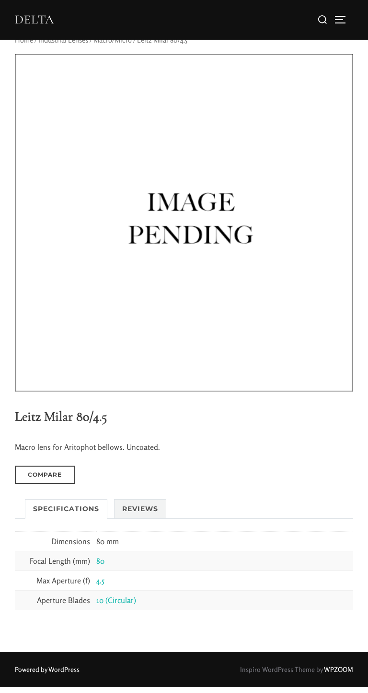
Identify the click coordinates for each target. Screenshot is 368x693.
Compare (45, 474)
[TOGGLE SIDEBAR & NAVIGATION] (343, 19)
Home (24, 40)
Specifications (66, 508)
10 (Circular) (116, 600)
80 (100, 561)
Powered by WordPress (47, 669)
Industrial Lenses (63, 40)
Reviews (140, 508)
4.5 (100, 580)
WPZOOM (338, 669)
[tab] (66, 509)
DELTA (34, 19)
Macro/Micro (112, 40)
